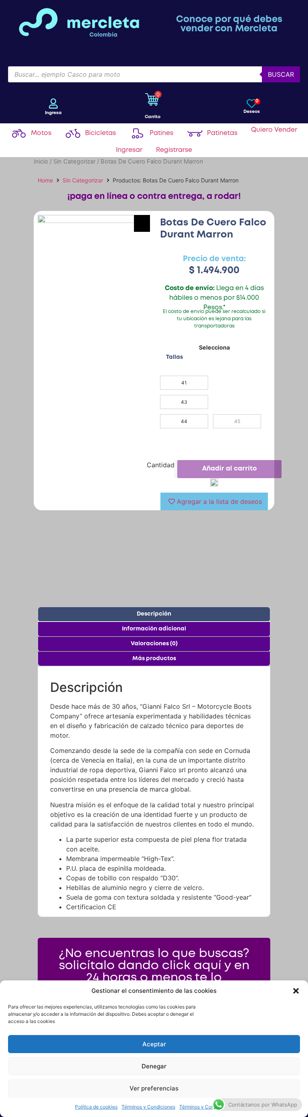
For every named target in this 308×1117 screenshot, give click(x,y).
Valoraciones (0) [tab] (154, 643)
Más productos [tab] (154, 658)
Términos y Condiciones (148, 1107)
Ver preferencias (154, 1088)
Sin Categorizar (74, 161)
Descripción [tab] (154, 614)
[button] (296, 991)
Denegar (154, 1066)
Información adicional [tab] (154, 628)
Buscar (281, 74)
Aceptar (154, 1044)
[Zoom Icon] (142, 223)
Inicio (41, 161)
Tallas (174, 357)
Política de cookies (96, 1107)
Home (45, 180)
